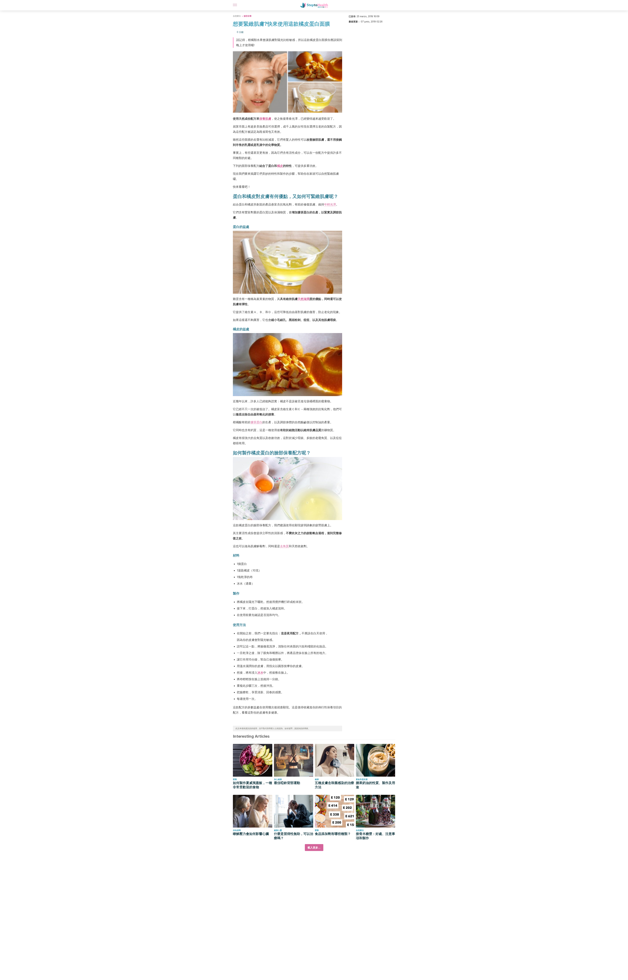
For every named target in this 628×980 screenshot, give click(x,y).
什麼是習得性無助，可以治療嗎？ (293, 836)
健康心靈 (278, 830)
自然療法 (237, 16)
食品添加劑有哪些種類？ (333, 834)
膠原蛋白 (256, 422)
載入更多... (314, 847)
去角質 (284, 546)
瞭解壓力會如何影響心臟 (251, 834)
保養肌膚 (265, 118)
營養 (235, 779)
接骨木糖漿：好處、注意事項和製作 (375, 836)
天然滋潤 (303, 299)
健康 (317, 779)
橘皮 (280, 166)
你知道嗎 (237, 830)
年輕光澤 (330, 204)
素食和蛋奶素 (362, 779)
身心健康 (278, 779)
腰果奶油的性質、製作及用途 (375, 785)
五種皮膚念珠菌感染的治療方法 (334, 785)
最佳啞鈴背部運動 (287, 783)
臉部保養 (248, 16)
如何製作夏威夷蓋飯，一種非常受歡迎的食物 (252, 785)
